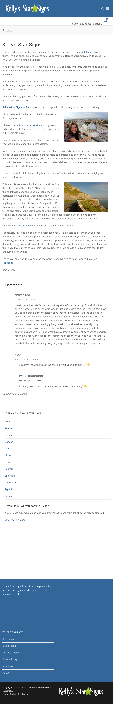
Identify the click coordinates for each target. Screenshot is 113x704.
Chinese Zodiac (11, 652)
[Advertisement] (58, 547)
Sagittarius (11, 475)
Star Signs (8, 639)
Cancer (9, 441)
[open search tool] (102, 8)
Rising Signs (9, 645)
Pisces (8, 495)
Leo (7, 448)
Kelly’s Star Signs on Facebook (19, 107)
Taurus (8, 428)
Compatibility (9, 659)
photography (23, 225)
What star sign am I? (16, 519)
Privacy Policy (9, 694)
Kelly (22, 376)
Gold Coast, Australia (28, 125)
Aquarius (9, 489)
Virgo (8, 455)
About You (8, 666)
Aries (7, 421)
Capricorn (10, 482)
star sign (60, 52)
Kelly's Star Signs (11, 586)
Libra (7, 462)
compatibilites (83, 52)
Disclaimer (23, 694)
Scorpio (9, 468)
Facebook (7, 262)
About (5, 672)
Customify (7, 690)
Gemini (8, 435)
